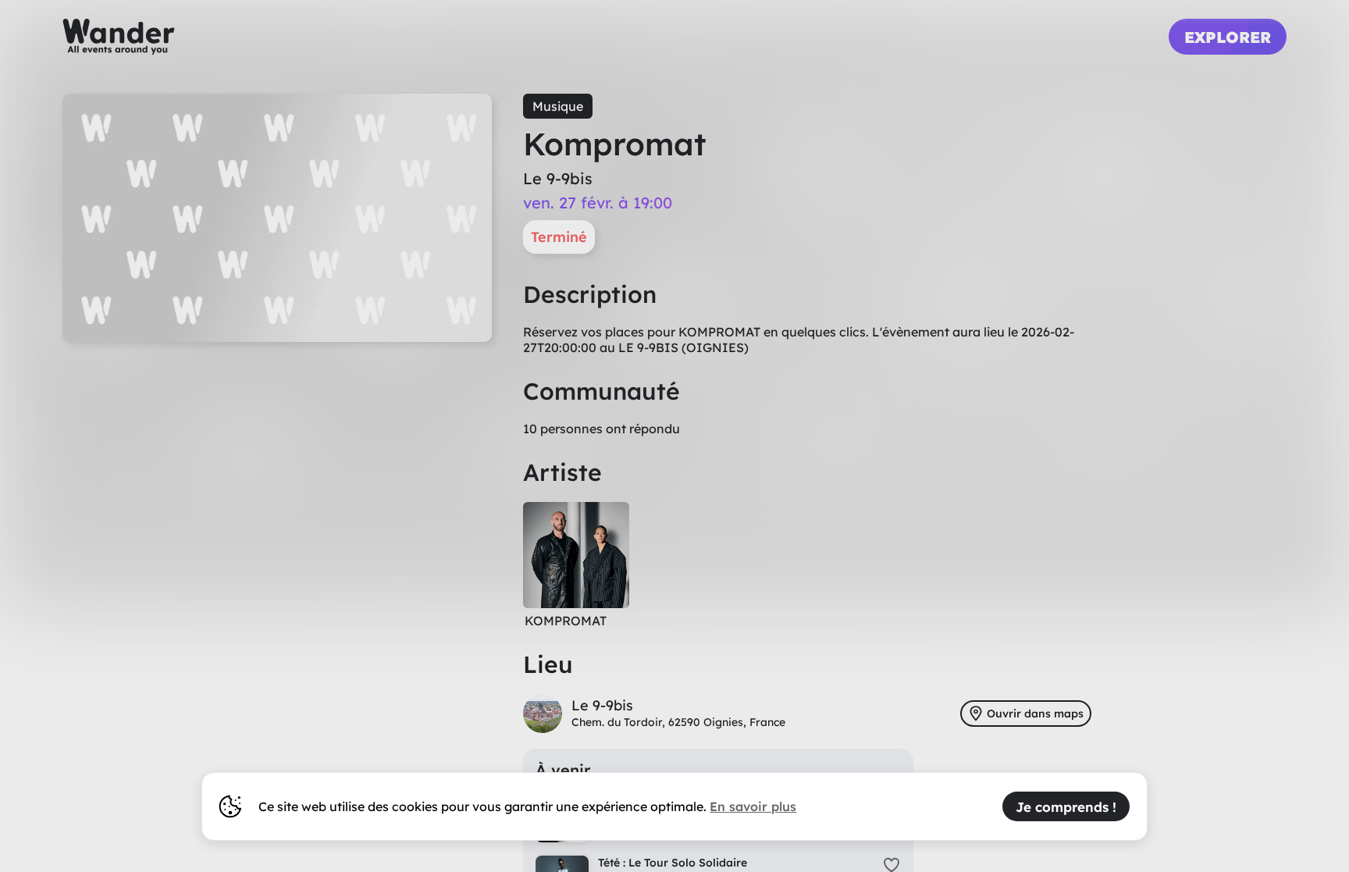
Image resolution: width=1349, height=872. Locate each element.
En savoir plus (753, 806)
